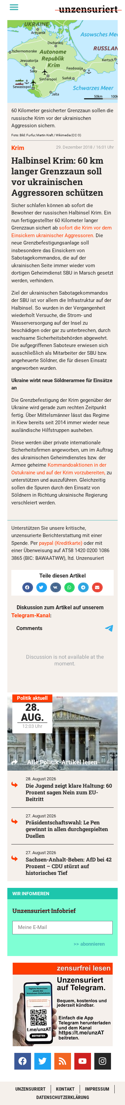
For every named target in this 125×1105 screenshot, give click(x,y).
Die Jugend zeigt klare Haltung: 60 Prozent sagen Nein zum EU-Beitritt (69, 792)
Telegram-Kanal (30, 615)
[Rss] (62, 1061)
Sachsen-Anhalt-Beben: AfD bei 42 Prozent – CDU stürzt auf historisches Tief (69, 866)
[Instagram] (102, 1061)
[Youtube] (82, 1061)
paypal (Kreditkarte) (60, 543)
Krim (17, 147)
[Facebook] (22, 1061)
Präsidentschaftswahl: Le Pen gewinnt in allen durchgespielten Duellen (67, 829)
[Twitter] (42, 1061)
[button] (14, 7)
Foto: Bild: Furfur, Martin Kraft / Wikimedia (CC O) (46, 135)
